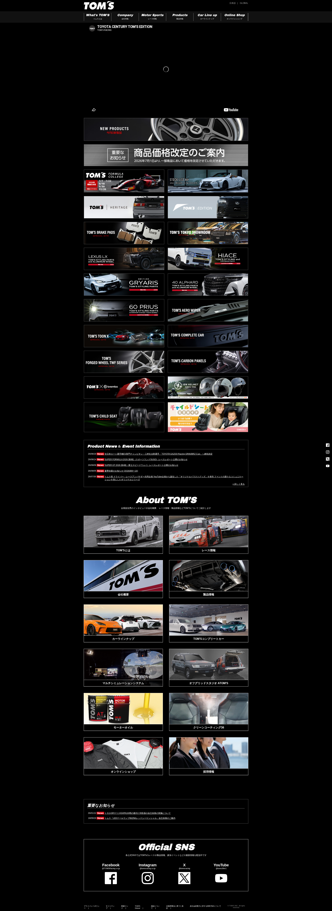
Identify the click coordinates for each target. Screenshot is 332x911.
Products (179, 16)
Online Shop (234, 16)
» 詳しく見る (239, 484)
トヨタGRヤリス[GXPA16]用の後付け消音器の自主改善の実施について (138, 813)
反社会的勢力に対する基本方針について (205, 906)
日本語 (232, 3)
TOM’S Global (137, 907)
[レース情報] (208, 531)
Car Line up (207, 16)
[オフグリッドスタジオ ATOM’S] (208, 664)
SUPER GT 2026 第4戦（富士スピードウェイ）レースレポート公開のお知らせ (141, 465)
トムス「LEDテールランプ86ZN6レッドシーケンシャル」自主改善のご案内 (140, 818)
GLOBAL (244, 3)
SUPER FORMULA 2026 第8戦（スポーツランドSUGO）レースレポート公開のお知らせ (146, 459)
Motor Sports (152, 16)
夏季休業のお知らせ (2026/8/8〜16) (121, 471)
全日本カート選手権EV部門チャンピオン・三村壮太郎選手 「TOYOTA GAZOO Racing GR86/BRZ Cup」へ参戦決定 (159, 454)
